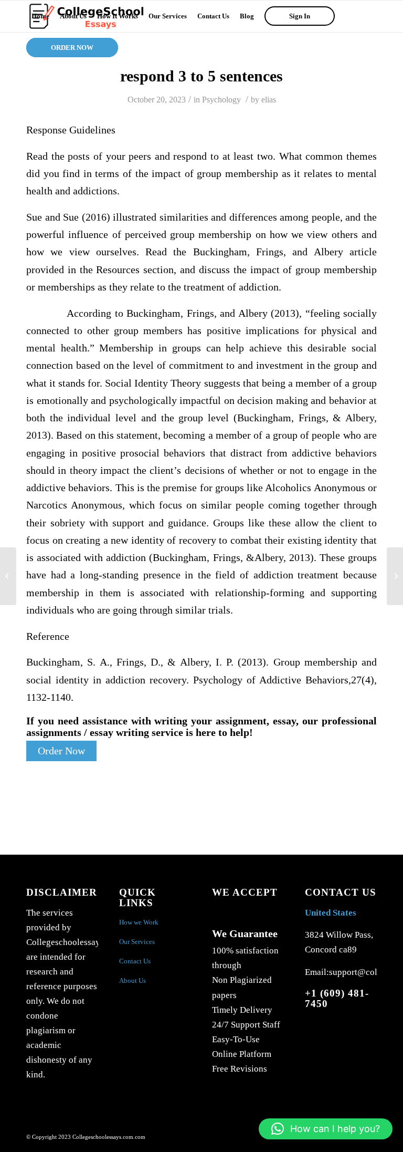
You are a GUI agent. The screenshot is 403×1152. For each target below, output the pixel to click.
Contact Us (135, 961)
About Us (132, 980)
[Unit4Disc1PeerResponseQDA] (8, 576)
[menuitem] (40, 16)
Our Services (137, 942)
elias (268, 99)
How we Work (138, 922)
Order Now (61, 750)
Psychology (221, 99)
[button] (326, 1128)
